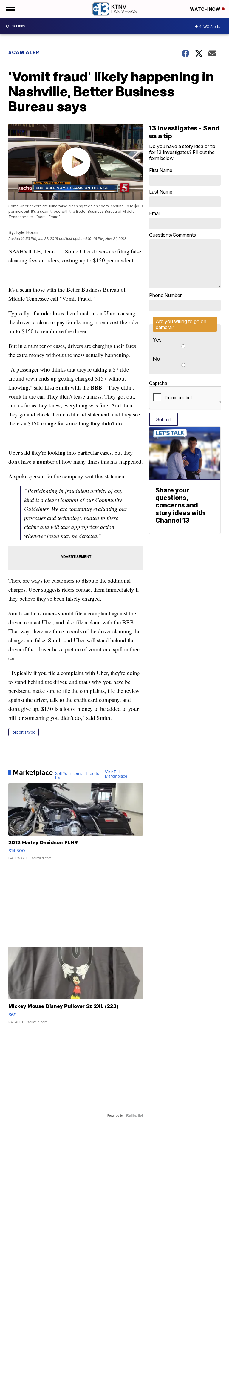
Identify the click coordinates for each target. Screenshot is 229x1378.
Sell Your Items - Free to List (77, 776)
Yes (157, 340)
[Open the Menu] (10, 9)
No (156, 358)
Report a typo (23, 732)
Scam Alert (25, 52)
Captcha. (158, 383)
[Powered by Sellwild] (134, 1116)
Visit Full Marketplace (116, 774)
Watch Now (206, 9)
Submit (163, 419)
